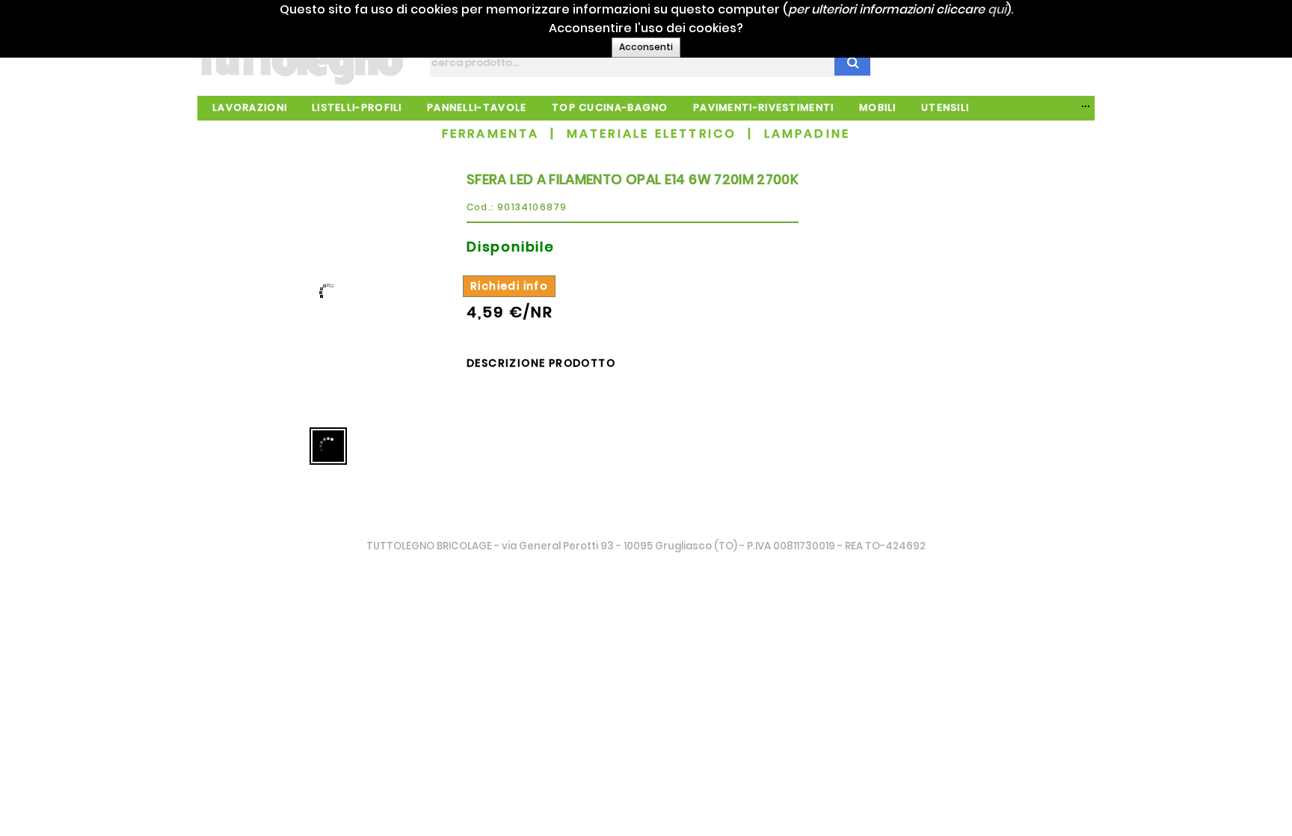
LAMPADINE (807, 133)
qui (997, 9)
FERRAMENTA (491, 133)
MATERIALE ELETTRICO (652, 133)
